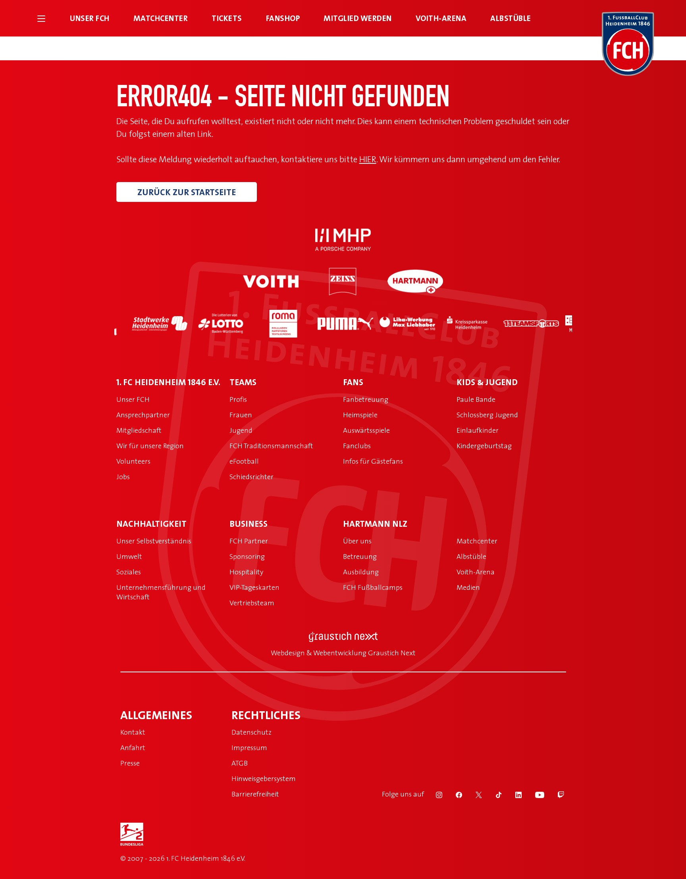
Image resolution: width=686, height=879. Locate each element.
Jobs (123, 476)
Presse (130, 763)
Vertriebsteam (251, 602)
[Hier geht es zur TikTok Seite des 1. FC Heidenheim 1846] (493, 794)
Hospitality (246, 572)
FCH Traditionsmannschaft (271, 445)
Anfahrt (132, 747)
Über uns (357, 541)
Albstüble (510, 18)
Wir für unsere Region (150, 445)
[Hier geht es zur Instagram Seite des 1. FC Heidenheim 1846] (434, 794)
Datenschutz (251, 732)
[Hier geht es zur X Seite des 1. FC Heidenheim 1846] (474, 794)
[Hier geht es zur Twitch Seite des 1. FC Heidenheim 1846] (555, 794)
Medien (468, 587)
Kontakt (132, 732)
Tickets (227, 18)
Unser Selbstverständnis (153, 541)
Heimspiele (360, 414)
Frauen (240, 414)
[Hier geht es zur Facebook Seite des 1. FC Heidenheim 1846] (454, 794)
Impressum (249, 747)
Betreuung (360, 556)
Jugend (240, 430)
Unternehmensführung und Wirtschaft (161, 592)
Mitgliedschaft (139, 430)
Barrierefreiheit (255, 794)
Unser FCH (90, 18)
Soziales (128, 572)
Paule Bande (476, 399)
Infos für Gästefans (373, 461)
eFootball (244, 461)
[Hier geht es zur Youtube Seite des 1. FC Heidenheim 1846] (534, 794)
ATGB (239, 763)
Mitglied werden (358, 18)
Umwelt (129, 556)
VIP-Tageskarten (254, 587)
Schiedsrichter (251, 476)
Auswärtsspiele (366, 430)
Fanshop (283, 18)
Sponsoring (247, 556)
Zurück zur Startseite (186, 192)
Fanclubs (357, 445)
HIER (367, 159)
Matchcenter (160, 18)
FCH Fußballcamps (373, 587)
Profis (238, 399)
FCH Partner (248, 541)
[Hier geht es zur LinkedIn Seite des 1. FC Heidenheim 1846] (513, 794)
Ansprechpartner (143, 414)
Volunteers (133, 461)
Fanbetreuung (365, 399)
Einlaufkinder (478, 430)
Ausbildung (361, 572)
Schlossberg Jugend (487, 414)
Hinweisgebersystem (263, 778)
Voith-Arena (441, 18)
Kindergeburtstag (484, 445)
